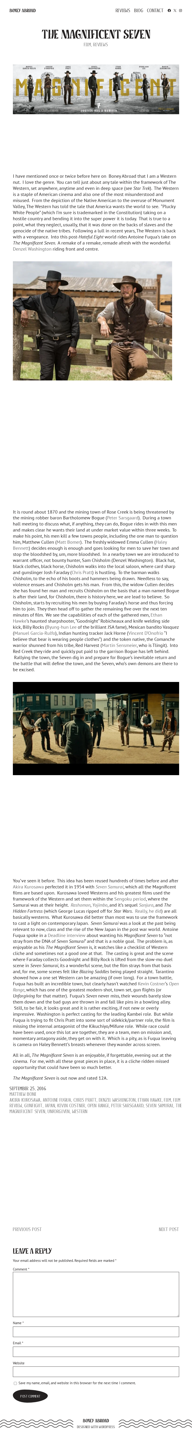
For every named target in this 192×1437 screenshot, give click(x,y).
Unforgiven (59, 1111)
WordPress (107, 1426)
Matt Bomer (68, 542)
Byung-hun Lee (62, 627)
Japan (50, 1105)
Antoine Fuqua (57, 1100)
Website (19, 1363)
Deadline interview (66, 935)
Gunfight (33, 1105)
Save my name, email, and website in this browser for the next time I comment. (77, 1383)
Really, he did (147, 911)
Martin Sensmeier (119, 645)
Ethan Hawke (150, 1100)
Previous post (27, 1229)
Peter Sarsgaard (122, 518)
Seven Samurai (159, 1105)
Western (80, 1111)
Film (87, 45)
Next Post (169, 1229)
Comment (21, 1269)
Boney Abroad (23, 10)
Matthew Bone (23, 1094)
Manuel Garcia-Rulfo (34, 633)
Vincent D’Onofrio (145, 633)
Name (18, 1323)
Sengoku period (130, 899)
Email (18, 1343)
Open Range (98, 1105)
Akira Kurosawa (28, 887)
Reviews (100, 45)
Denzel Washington (32, 249)
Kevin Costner (151, 983)
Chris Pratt (82, 572)
